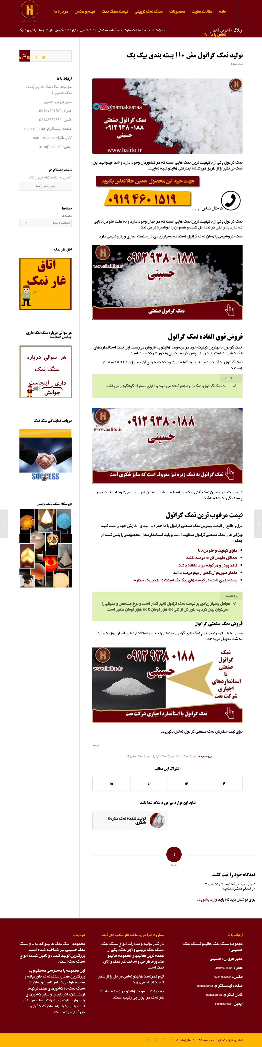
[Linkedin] (21, 57)
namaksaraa (34, 129)
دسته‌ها (67, 216)
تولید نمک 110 (186, 756)
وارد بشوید (207, 899)
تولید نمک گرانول (162, 756)
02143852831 (50, 120)
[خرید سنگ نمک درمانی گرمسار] (258, 524)
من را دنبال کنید (45, 185)
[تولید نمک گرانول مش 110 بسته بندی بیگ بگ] (167, 116)
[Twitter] (44, 57)
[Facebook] (36, 57)
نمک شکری (236, 64)
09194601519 (50, 111)
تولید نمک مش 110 (136, 756)
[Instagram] (28, 57)
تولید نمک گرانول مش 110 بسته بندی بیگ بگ (185, 55)
